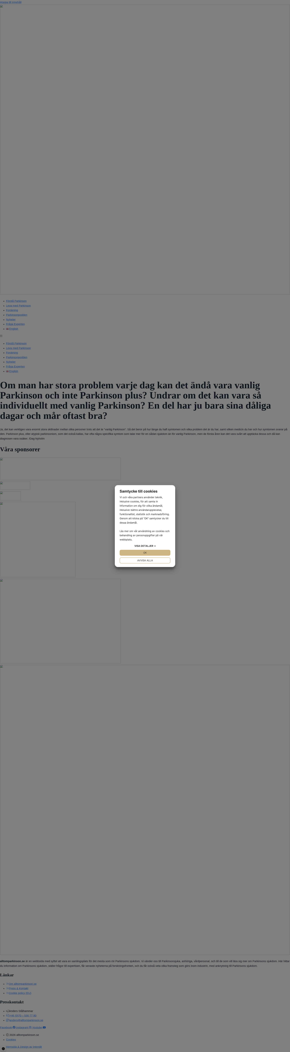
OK (145, 552)
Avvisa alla (145, 560)
